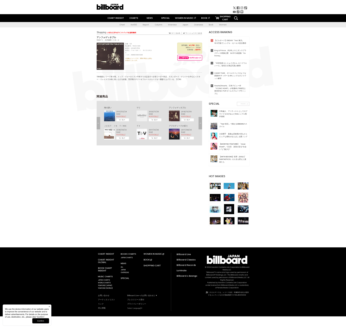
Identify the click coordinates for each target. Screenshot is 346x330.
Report (146, 24)
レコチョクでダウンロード (189, 57)
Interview (172, 24)
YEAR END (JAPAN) (105, 285)
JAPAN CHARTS (104, 280)
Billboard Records (186, 265)
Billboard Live (184, 254)
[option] (149, 123)
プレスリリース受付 (135, 300)
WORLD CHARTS (104, 283)
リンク (101, 304)
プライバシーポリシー (136, 304)
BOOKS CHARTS (128, 254)
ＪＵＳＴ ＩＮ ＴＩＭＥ (115, 125)
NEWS (150, 18)
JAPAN (123, 270)
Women (223, 24)
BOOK (204, 18)
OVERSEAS (125, 272)
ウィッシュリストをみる (194, 33)
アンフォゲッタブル (177, 107)
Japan (185, 24)
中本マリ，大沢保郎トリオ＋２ (108, 40)
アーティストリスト (106, 300)
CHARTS (133, 18)
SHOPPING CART (152, 265)
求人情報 (102, 308)
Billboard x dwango (187, 275)
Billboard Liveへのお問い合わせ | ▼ (142, 295)
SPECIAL (165, 18)
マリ (138, 107)
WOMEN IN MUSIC (184, 18)
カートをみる (175, 33)
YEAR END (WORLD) (105, 288)
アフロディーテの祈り (178, 125)
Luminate (182, 270)
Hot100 (134, 24)
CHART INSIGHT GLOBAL (106, 261)
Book (211, 24)
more (243, 103)
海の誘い (108, 107)
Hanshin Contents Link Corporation (225, 267)
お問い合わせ (103, 295)
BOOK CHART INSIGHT (105, 269)
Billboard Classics (186, 259)
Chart (122, 24)
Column (158, 24)
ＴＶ (138, 125)
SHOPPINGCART (225, 18)
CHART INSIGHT (115, 18)
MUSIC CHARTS (105, 276)
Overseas (198, 24)
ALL (122, 267)
